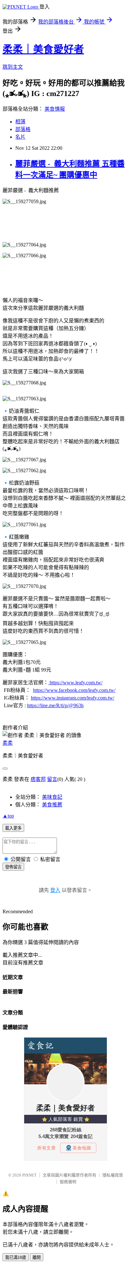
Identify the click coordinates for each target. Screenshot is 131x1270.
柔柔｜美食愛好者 (43, 49)
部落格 (23, 129)
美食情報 (55, 109)
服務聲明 (68, 1181)
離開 (36, 1257)
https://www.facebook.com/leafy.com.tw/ (74, 690)
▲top (8, 815)
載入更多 (13, 828)
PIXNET (29, 1175)
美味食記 (52, 797)
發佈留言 (13, 867)
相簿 (20, 121)
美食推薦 (52, 804)
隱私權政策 (112, 1175)
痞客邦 (38, 779)
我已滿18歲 (15, 1257)
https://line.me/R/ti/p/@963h (55, 705)
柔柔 (8, 743)
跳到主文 (13, 67)
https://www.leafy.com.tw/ (75, 682)
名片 (20, 137)
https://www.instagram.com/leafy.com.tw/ (72, 698)
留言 (52, 779)
